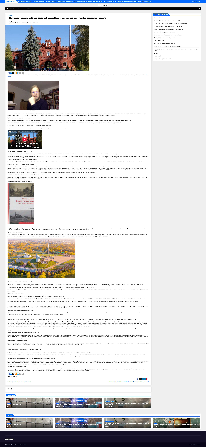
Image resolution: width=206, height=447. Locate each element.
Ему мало (156, 53)
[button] (197, 8)
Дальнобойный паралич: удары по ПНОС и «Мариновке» (165, 32)
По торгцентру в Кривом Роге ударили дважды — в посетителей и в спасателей (127, 403)
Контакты (12, 8)
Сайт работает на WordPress (10, 444)
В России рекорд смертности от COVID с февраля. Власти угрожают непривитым (128, 381)
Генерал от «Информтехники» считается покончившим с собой (77, 404)
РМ (11, 21)
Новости (10, 15)
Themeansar (24, 444)
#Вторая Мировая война (21, 22)
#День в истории (34, 22)
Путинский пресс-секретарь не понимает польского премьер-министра (168, 29)
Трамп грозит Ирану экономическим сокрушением (164, 37)
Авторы (19, 8)
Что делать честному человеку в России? (162, 58)
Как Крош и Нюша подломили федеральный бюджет (164, 43)
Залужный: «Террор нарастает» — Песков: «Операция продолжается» (168, 46)
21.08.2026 (10, 426)
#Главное (29, 22)
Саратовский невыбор (14, 404)
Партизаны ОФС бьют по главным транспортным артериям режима (168, 26)
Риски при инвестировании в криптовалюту (20, 381)
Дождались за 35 (157, 56)
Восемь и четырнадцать (159, 40)
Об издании (27, 8)
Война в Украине (107, 401)
